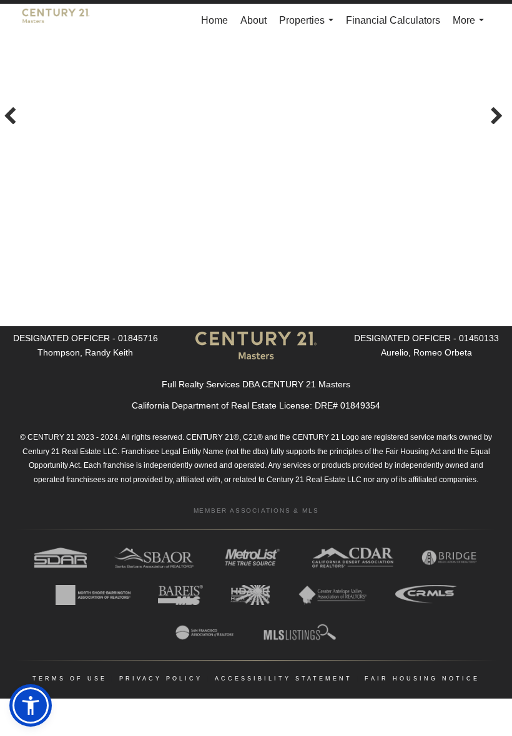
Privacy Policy (160, 678)
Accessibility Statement (283, 678)
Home (214, 20)
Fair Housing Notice (422, 678)
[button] (30, 705)
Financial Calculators (393, 20)
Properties (308, 26)
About (253, 20)
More (471, 26)
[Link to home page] (62, 20)
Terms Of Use (69, 678)
